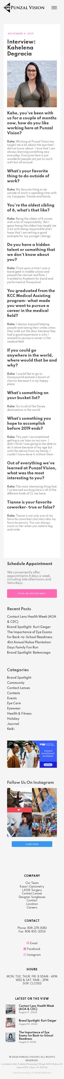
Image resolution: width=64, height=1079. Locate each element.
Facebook (33, 949)
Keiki (10, 729)
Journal (13, 724)
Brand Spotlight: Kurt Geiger (29, 627)
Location (32, 904)
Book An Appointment (32, 594)
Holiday (13, 718)
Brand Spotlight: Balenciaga (28, 652)
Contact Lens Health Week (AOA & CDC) (36, 1008)
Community (16, 683)
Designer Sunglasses (32, 897)
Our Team (32, 883)
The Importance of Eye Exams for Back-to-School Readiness (36, 1035)
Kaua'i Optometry (32, 886)
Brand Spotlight (19, 677)
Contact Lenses (18, 688)
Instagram (34, 955)
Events (12, 698)
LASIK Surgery (32, 890)
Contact (32, 900)
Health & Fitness (19, 713)
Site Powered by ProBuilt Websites (32, 1073)
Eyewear (14, 708)
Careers (32, 907)
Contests (13, 693)
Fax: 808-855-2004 (32, 931)
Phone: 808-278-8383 (32, 928)
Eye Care (14, 703)
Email (33, 943)
